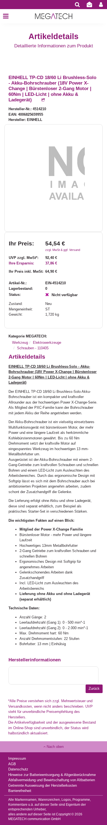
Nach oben (55, 747)
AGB (12, 764)
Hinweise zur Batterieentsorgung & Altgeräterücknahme (52, 775)
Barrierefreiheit (19, 791)
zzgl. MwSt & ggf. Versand (62, 249)
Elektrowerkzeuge (47, 342)
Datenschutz (18, 769)
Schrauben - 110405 (33, 348)
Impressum (17, 758)
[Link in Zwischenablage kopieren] (40, 100)
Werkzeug (20, 342)
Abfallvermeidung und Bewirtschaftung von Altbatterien (51, 780)
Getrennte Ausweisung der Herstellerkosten (42, 785)
